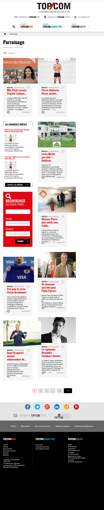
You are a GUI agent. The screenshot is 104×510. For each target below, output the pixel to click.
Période (9, 219)
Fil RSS (13, 426)
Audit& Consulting (72, 446)
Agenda (6, 455)
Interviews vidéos (9, 451)
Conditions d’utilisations (83, 426)
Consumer (39, 445)
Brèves (10, 88)
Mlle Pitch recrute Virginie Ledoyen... (16, 91)
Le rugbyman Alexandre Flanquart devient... (52, 352)
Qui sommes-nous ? (43, 426)
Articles (6, 453)
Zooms (5, 445)
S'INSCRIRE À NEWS (29, 17)
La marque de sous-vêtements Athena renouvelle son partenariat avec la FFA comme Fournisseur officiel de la (14, 147)
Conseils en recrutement (73, 453)
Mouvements (7, 449)
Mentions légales (62, 426)
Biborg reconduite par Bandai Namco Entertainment (17, 131)
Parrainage (19, 88)
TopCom (26, 25)
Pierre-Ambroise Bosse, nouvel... (50, 91)
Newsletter (25, 426)
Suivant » (68, 390)
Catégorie (9, 229)
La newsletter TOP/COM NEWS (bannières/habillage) (14, 466)
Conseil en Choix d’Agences (74, 449)
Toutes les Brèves (15, 184)
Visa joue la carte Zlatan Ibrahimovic (16, 290)
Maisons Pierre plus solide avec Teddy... (50, 222)
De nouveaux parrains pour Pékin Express (49, 287)
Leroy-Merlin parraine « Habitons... (48, 157)
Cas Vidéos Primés (42, 449)
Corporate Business (42, 447)
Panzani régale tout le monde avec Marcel (17, 158)
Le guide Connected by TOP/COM (11, 460)
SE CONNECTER (84, 17)
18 (60, 390)
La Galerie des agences (11, 463)
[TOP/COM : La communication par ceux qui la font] (53, 12)
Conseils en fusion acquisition (75, 461)
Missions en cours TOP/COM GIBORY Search (77, 457)
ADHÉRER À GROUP (59, 17)
